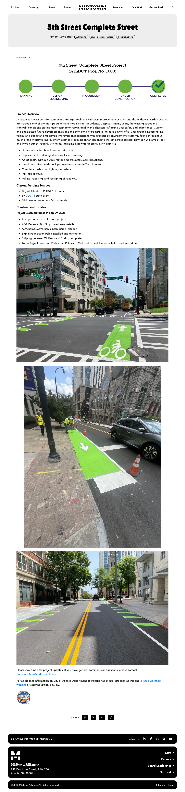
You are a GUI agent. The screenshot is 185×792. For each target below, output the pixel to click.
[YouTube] (171, 739)
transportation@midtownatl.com (36, 674)
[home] (92, 7)
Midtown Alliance (28, 784)
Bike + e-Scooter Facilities (102, 37)
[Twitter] (164, 739)
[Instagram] (157, 739)
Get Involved (156, 7)
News (52, 7)
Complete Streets (125, 37)
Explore (15, 7)
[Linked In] (144, 739)
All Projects (81, 37)
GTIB (32, 195)
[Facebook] (151, 739)
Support (165, 772)
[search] (172, 7)
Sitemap (160, 784)
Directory (33, 7)
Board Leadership (159, 765)
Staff (168, 752)
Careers (166, 759)
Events (67, 7)
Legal (171, 784)
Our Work (137, 7)
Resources (118, 7)
